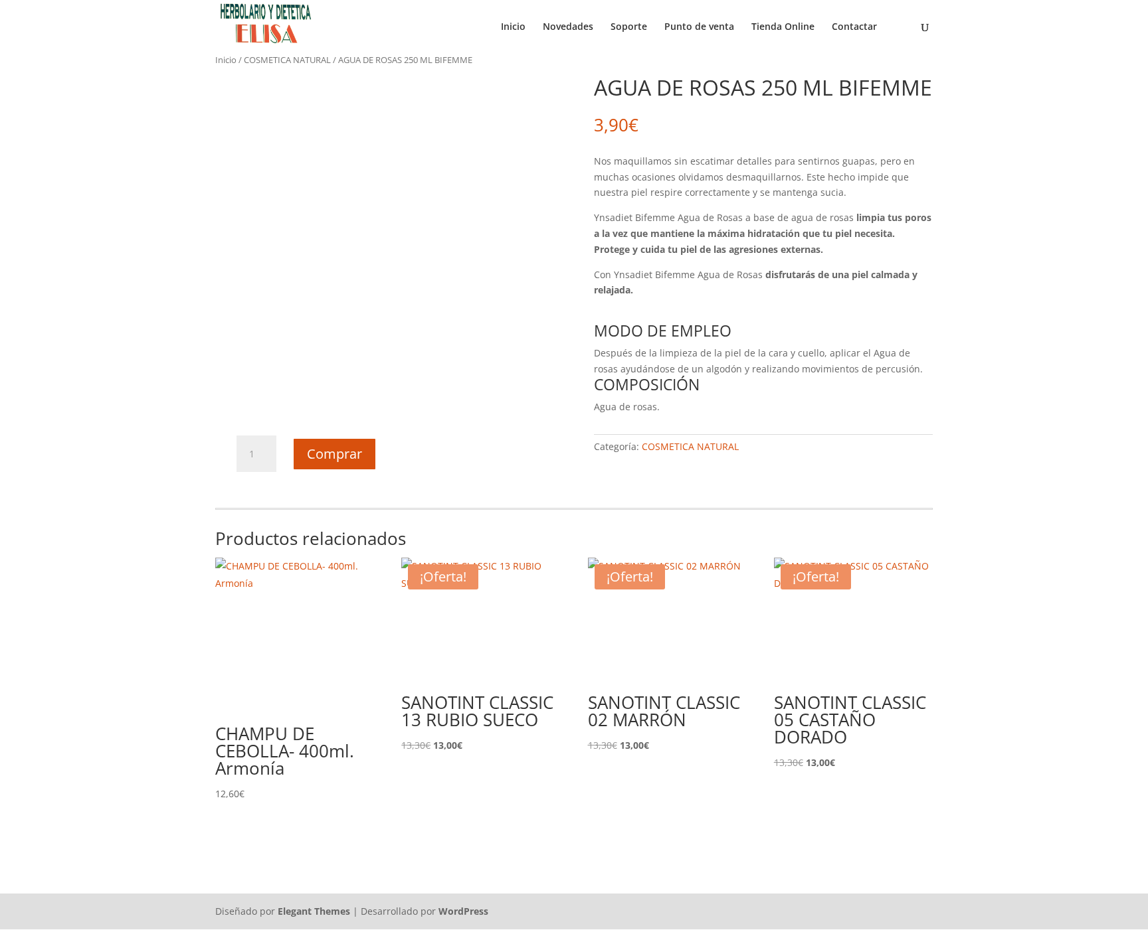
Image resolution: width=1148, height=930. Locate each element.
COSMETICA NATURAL (287, 60)
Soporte (629, 27)
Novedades (568, 27)
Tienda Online (782, 27)
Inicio (513, 27)
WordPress (463, 911)
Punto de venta (699, 27)
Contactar (854, 27)
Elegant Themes (314, 911)
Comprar (334, 454)
